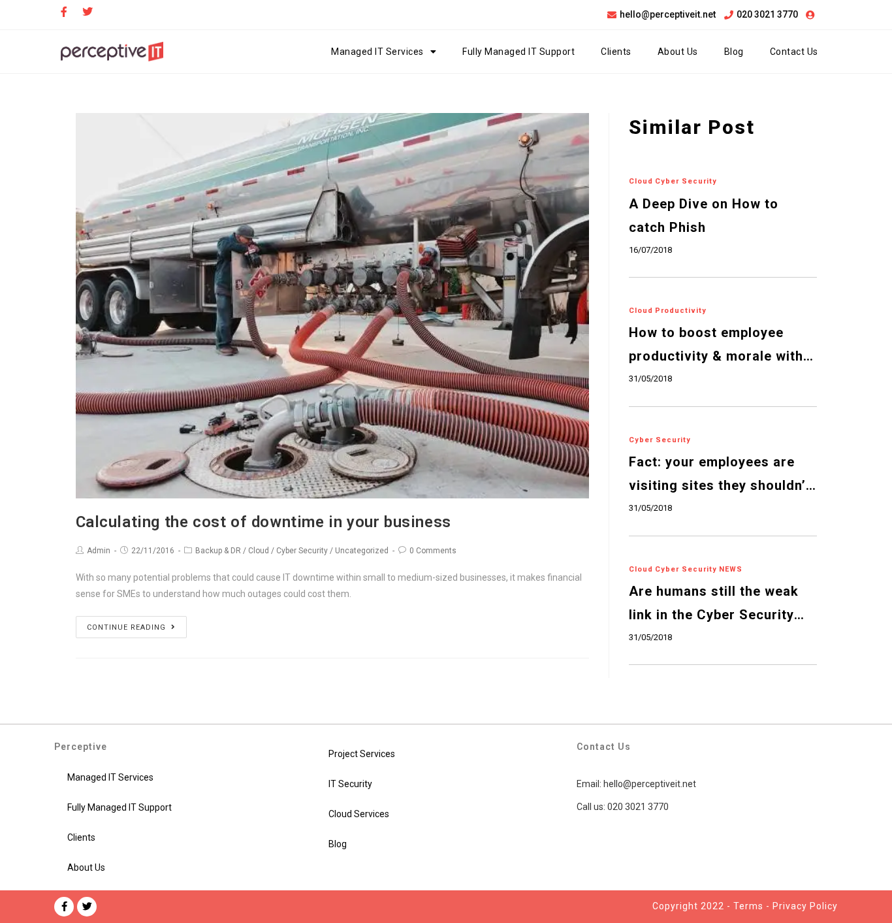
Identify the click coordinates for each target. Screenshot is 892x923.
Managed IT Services (377, 51)
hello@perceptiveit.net (649, 784)
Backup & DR (218, 550)
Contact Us (794, 51)
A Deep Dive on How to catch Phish (703, 215)
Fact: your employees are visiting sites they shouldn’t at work (720, 475)
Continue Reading (126, 627)
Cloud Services (358, 814)
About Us (678, 51)
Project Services (361, 754)
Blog (734, 51)
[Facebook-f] (64, 906)
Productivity (681, 310)
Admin (98, 550)
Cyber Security (302, 550)
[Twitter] (87, 906)
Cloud (258, 550)
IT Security (350, 784)
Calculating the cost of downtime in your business (263, 522)
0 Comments (432, 550)
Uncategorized (362, 550)
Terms (748, 906)
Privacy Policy (805, 906)
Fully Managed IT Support (518, 51)
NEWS (730, 569)
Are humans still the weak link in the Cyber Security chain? (714, 604)
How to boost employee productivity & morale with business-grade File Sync (716, 346)
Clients (616, 51)
